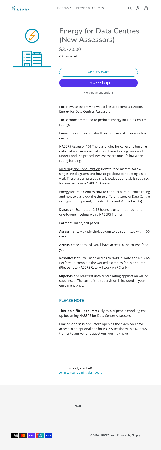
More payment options (98, 92)
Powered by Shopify (129, 435)
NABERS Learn (108, 435)
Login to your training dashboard (80, 372)
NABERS (80, 406)
